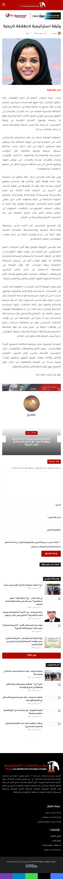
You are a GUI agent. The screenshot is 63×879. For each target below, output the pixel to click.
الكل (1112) (31, 656)
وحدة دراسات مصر (53, 813)
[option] (31, 439)
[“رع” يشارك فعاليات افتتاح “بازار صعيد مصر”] (53, 589)
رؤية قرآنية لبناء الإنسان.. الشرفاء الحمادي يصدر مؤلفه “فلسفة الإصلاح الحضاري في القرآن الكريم (24, 642)
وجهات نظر (31, 434)
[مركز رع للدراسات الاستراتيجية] (31, 5)
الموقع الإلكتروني (54, 530)
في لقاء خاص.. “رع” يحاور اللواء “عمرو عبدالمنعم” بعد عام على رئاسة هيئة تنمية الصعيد (23, 601)
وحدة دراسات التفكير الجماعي (49, 822)
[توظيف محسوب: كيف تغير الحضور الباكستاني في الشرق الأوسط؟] (53, 701)
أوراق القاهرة (56, 836)
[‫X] (33, 798)
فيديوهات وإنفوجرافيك (51, 845)
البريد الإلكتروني (54, 518)
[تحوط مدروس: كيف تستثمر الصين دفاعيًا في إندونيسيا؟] (53, 675)
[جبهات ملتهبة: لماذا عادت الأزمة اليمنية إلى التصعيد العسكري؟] (53, 727)
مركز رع (54, 33)
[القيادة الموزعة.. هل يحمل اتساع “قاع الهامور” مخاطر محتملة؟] (53, 714)
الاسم (58, 505)
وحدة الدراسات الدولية (52, 817)
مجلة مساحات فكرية (52, 850)
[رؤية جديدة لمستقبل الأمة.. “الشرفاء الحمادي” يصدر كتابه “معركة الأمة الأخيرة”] (53, 629)
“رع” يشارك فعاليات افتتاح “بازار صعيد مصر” (22, 585)
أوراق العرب (56, 841)
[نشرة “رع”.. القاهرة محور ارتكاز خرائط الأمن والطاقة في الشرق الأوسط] (53, 688)
